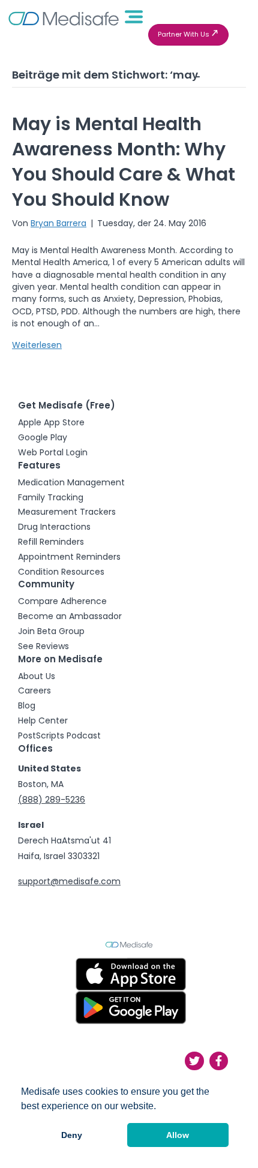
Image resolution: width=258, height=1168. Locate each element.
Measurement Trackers (67, 512)
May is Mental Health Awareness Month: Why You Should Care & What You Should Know (123, 161)
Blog (26, 705)
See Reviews (43, 646)
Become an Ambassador (70, 616)
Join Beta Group (51, 631)
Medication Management (71, 482)
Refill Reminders (51, 542)
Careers (34, 690)
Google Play (42, 437)
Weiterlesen (37, 345)
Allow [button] (177, 1135)
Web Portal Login (53, 452)
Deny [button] (71, 1135)
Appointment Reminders (69, 557)
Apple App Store (51, 422)
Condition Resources (61, 572)
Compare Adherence (62, 601)
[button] (188, 35)
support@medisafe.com (69, 881)
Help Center (43, 720)
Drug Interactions (54, 527)
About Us (36, 676)
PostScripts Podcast (59, 735)
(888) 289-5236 (51, 800)
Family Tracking (50, 497)
